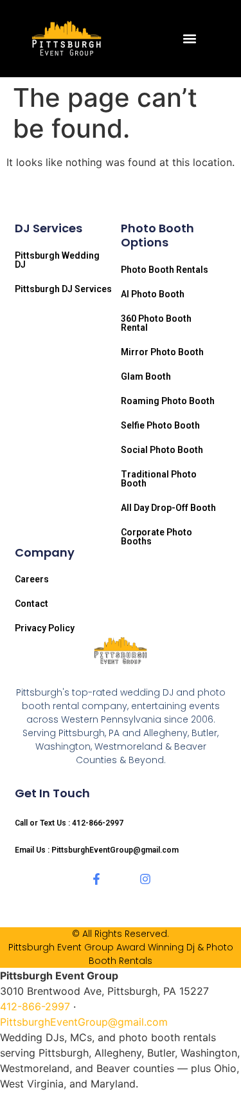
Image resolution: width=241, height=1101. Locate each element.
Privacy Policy (45, 628)
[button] (189, 39)
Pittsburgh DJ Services (63, 289)
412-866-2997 (35, 1006)
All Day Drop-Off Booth (168, 508)
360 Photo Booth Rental (156, 323)
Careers (32, 579)
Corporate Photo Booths (156, 536)
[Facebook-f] (96, 879)
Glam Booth (146, 376)
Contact (31, 603)
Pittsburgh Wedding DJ (57, 260)
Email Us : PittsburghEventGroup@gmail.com (97, 850)
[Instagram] (145, 879)
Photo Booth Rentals (164, 269)
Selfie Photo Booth (160, 425)
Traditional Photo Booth (159, 478)
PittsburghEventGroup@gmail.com (84, 1021)
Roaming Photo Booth (168, 401)
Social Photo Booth (162, 450)
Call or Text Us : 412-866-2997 (69, 823)
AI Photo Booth (152, 294)
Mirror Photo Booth (162, 352)
